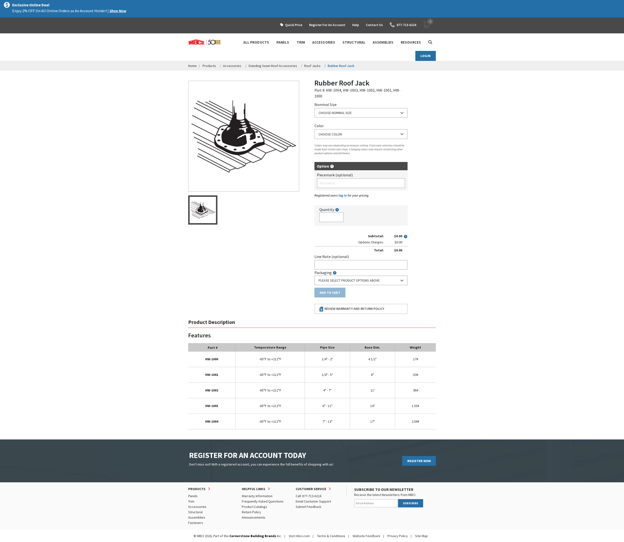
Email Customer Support (313, 501)
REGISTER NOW (419, 461)
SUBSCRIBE (410, 503)
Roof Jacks (312, 66)
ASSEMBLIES (383, 42)
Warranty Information (257, 496)
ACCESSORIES (323, 42)
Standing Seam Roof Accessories (272, 66)
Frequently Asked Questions (262, 501)
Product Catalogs (254, 506)
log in (343, 195)
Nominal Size (325, 104)
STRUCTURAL (353, 42)
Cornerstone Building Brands (252, 536)
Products (209, 66)
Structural (195, 512)
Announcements (253, 517)
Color (319, 125)
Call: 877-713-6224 (308, 496)
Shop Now (117, 10)
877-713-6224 (406, 25)
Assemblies (196, 517)
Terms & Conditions (331, 536)
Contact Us (374, 25)
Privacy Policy (398, 536)
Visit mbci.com (299, 536)
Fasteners (195, 523)
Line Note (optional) (331, 256)
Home (192, 66)
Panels (193, 496)
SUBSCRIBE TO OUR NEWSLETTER (383, 489)
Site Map (421, 536)
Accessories (232, 66)
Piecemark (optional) (335, 174)
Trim (191, 501)
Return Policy (251, 512)
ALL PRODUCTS (256, 42)
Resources (411, 42)
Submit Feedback (308, 506)
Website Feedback (366, 536)
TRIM (301, 42)
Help (355, 25)
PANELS (282, 42)
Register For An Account (327, 25)
